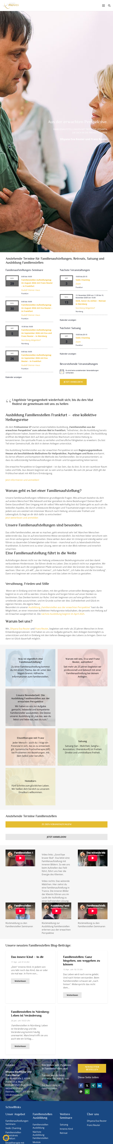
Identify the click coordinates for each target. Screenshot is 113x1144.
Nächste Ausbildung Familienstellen (40, 1135)
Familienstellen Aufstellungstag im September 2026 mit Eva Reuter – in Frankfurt (36, 358)
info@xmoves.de (14, 1094)
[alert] (83, 371)
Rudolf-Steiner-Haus (30, 290)
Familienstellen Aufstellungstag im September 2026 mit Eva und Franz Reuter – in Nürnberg (36, 333)
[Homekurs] (30, 786)
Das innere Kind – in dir (27, 957)
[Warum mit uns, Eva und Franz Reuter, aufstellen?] (82, 668)
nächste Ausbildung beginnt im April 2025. (63, 613)
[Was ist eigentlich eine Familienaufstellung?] (30, 668)
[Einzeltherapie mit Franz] (30, 747)
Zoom (78, 283)
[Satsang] (82, 747)
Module (37, 1142)
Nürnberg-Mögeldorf (31, 340)
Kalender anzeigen (14, 377)
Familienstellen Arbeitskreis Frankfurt (13, 1135)
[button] (103, 5)
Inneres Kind (66, 1128)
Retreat (64, 1132)
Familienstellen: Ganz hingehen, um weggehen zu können (81, 960)
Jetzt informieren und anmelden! (22, 479)
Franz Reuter (41, 628)
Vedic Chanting (83, 280)
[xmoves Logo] (10, 5)
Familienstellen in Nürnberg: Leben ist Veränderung (30, 1013)
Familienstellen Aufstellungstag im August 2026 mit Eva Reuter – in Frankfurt (36, 308)
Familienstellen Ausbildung (40, 1126)
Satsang (64, 1124)
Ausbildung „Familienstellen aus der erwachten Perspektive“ (60, 607)
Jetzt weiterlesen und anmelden (22, 517)
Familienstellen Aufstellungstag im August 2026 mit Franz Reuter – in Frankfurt (37, 283)
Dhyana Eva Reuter (20, 628)
